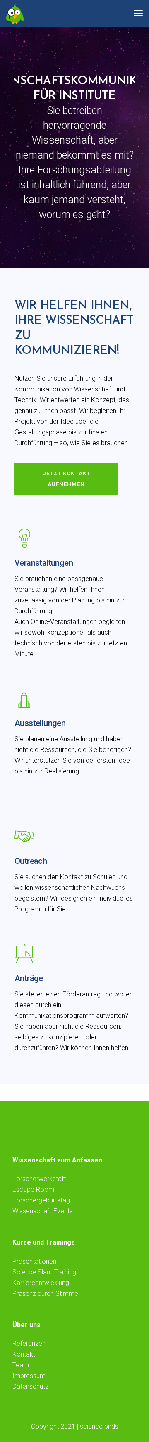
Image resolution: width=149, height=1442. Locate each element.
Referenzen (29, 1343)
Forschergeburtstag (41, 1200)
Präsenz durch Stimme (45, 1293)
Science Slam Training (44, 1272)
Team (20, 1365)
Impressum (29, 1376)
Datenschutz (30, 1386)
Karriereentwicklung (40, 1283)
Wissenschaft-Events (42, 1211)
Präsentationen (34, 1261)
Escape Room (33, 1189)
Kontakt (23, 1354)
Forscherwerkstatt (39, 1179)
